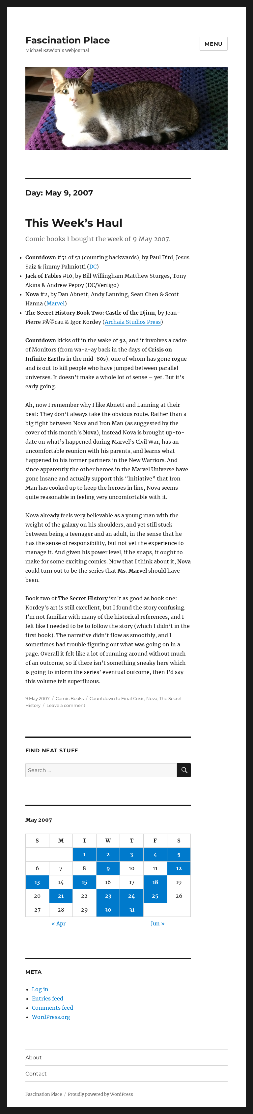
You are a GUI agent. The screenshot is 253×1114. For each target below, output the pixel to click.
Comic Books (70, 698)
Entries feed (47, 998)
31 (131, 909)
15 (84, 882)
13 (37, 882)
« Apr (58, 923)
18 (155, 882)
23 (108, 896)
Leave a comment (65, 705)
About (33, 1057)
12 (179, 868)
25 (155, 896)
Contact (36, 1074)
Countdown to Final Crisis (117, 698)
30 (108, 909)
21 (61, 896)
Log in (40, 989)
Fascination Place (67, 40)
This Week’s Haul (74, 222)
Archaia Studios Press (133, 322)
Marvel (55, 303)
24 (131, 896)
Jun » (158, 923)
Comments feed (52, 1007)
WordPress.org (51, 1017)
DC (93, 266)
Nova (151, 698)
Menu (214, 44)
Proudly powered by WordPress (100, 1094)
